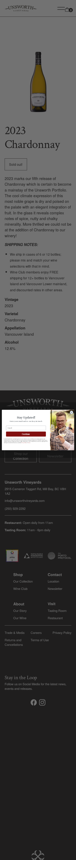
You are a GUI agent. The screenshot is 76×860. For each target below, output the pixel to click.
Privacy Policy (24, 442)
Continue (26, 434)
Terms (29, 442)
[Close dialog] (71, 412)
